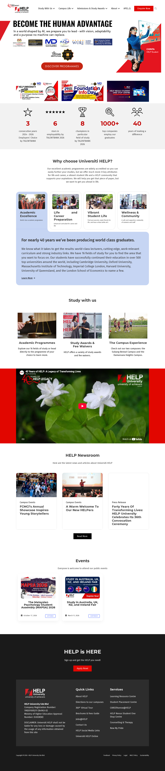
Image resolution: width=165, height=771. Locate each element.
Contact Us (81, 725)
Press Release (119, 502)
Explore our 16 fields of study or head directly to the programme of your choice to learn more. (37, 351)
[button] (82, 48)
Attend (50, 616)
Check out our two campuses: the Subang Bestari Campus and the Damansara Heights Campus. (128, 351)
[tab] (31, 210)
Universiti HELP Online (87, 736)
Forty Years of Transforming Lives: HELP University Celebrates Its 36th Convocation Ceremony (127, 515)
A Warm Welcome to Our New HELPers (82, 508)
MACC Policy (134, 755)
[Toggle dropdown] (54, 8)
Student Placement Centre (123, 702)
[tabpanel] (82, 258)
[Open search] (155, 8)
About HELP (82, 696)
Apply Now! (82, 668)
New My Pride (116, 728)
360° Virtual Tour (84, 707)
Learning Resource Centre (123, 696)
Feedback (107, 755)
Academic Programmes (37, 343)
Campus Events (27, 502)
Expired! (94, 616)
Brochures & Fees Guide (87, 713)
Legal (125, 755)
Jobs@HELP (81, 719)
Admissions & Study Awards (91, 8)
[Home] (38, 587)
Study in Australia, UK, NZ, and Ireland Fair (82, 603)
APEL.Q (127, 8)
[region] (82, 48)
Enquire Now (143, 8)
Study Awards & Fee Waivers (82, 344)
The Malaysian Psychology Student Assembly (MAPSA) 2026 (38, 605)
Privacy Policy (116, 755)
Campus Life (65, 8)
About (114, 8)
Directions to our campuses (90, 702)
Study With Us (45, 8)
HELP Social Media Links (88, 730)
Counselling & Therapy (121, 722)
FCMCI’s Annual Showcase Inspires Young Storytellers (34, 510)
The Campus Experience (128, 343)
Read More (82, 536)
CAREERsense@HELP (120, 707)
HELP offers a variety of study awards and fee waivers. (82, 354)
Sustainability (144, 755)
